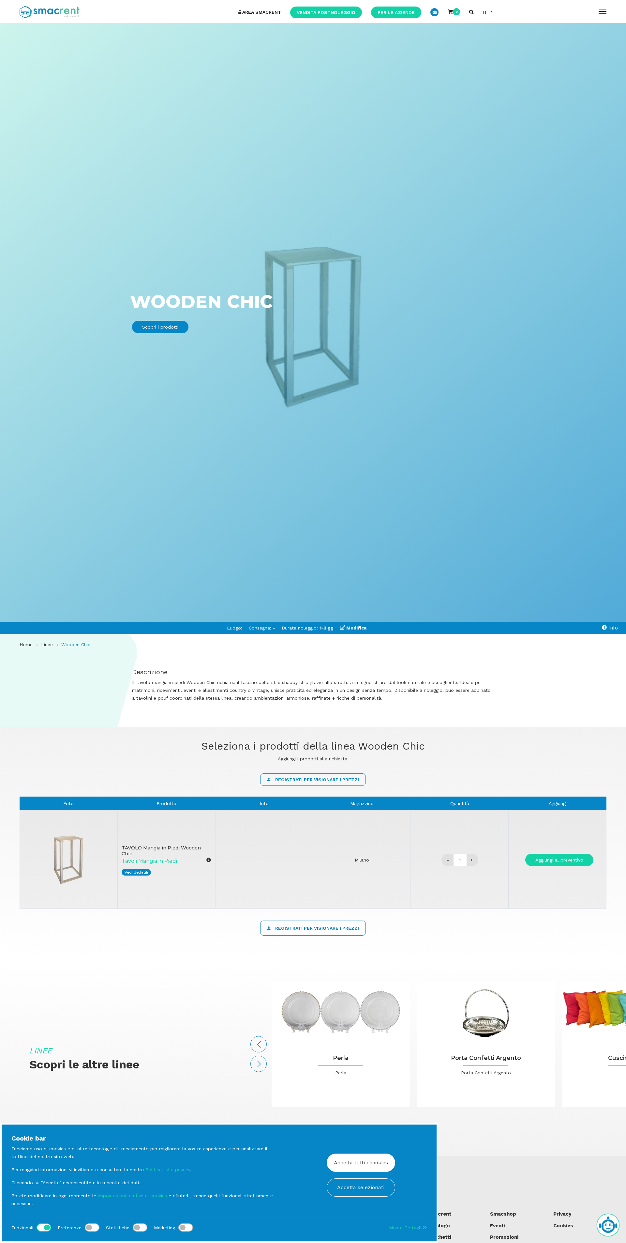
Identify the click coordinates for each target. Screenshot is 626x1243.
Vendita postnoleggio (326, 12)
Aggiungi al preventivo (559, 859)
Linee (47, 644)
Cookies (563, 1226)
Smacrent (439, 1214)
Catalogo (438, 1226)
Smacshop (503, 1214)
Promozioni (504, 1237)
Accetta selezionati (360, 1187)
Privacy (562, 1214)
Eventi (497, 1226)
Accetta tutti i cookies (361, 1162)
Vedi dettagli (136, 872)
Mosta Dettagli (406, 1227)
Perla (341, 1058)
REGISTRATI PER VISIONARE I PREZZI (316, 779)
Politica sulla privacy (167, 1169)
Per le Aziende (396, 12)
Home (26, 644)
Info (612, 628)
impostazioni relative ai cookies (132, 1195)
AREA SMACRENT (261, 12)
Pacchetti (439, 1237)
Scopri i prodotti (160, 327)
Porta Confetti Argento (486, 1058)
